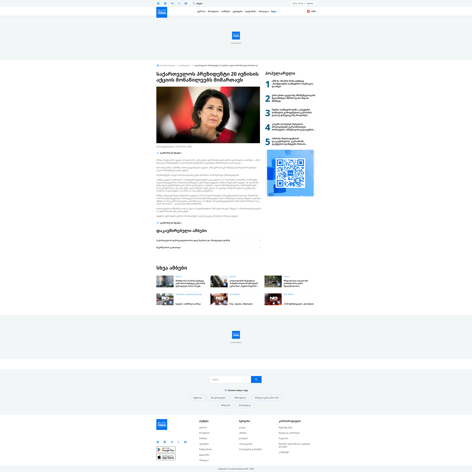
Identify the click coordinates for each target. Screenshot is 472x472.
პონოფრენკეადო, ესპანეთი (299, 304)
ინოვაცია (204, 460)
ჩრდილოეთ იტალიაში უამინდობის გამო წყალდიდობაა (296, 283)
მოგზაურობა (205, 449)
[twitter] (179, 3)
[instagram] (165, 3)
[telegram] (172, 3)
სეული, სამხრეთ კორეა (188, 304)
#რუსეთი (225, 405)
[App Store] (166, 457)
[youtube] (186, 3)
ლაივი (242, 427)
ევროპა (203, 427)
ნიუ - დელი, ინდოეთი (241, 304)
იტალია (287, 277)
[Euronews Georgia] (161, 12)
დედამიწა (204, 454)
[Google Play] (166, 449)
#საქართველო (218, 397)
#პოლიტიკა (245, 405)
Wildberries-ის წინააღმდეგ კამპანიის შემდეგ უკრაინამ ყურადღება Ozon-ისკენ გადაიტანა (190, 283)
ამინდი (242, 433)
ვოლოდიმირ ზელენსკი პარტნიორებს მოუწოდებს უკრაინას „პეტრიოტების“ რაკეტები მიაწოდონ (244, 283)
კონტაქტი (284, 452)
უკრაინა (179, 277)
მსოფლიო (204, 433)
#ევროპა (197, 397)
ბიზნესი (203, 438)
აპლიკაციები (245, 443)
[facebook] (158, 3)
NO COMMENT (235, 294)
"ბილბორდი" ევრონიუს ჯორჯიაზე (189, 294)
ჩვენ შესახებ (285, 427)
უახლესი (243, 438)
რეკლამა (283, 438)
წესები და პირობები (289, 433)
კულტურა (204, 443)
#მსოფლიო (240, 397)
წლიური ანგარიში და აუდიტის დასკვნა (294, 445)
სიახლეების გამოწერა (250, 449)
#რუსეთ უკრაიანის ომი (267, 397)
